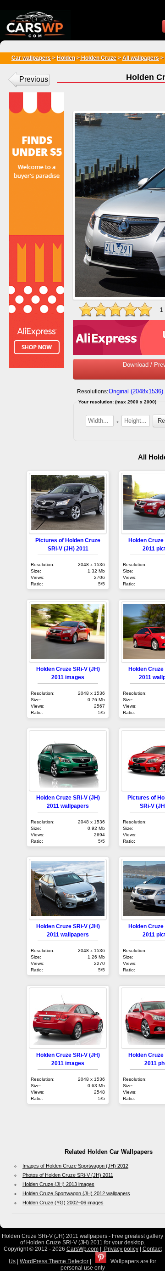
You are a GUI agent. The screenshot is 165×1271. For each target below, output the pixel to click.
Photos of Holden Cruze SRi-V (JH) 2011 (67, 1175)
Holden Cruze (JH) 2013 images (58, 1184)
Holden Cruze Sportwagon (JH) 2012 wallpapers (76, 1193)
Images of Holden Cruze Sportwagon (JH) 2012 (75, 1166)
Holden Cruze (98, 58)
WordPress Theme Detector (54, 1261)
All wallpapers (140, 58)
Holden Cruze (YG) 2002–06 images (63, 1202)
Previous (33, 79)
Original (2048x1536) (136, 391)
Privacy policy (120, 1249)
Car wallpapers (31, 58)
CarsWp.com (82, 1249)
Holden (66, 58)
